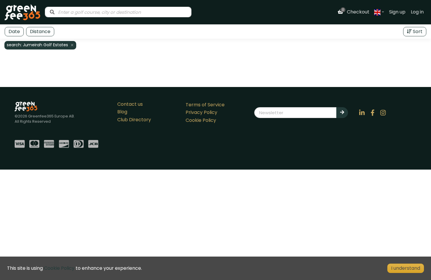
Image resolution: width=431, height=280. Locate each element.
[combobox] (118, 12)
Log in (417, 11)
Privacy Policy (201, 112)
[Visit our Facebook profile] (372, 112)
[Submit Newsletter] (342, 112)
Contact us (130, 104)
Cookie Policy (201, 120)
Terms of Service (205, 104)
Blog (122, 111)
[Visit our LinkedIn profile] (362, 112)
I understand (405, 268)
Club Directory (134, 119)
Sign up (397, 11)
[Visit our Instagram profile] (383, 112)
